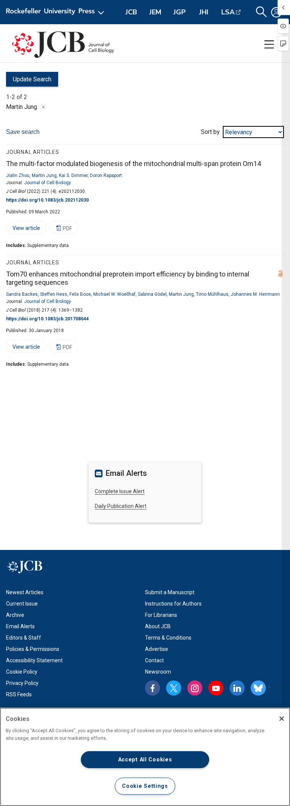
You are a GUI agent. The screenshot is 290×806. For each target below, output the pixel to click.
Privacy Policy (22, 683)
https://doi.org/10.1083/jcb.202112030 (47, 200)
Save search (23, 132)
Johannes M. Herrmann (255, 294)
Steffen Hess (53, 294)
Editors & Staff (23, 638)
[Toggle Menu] (269, 44)
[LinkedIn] (237, 688)
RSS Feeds (19, 694)
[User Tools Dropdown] (276, 12)
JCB (131, 12)
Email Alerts (20, 626)
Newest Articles (24, 592)
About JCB (158, 626)
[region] (145, 757)
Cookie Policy (21, 672)
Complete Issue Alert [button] (120, 491)
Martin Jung (44, 175)
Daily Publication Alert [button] (121, 506)
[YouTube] (216, 688)
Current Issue (22, 604)
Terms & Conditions (168, 638)
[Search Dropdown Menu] (261, 12)
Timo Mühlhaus (212, 294)
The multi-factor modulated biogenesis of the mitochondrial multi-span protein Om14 (133, 164)
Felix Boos (80, 294)
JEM (155, 12)
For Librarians (161, 615)
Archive (15, 615)
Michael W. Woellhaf (114, 294)
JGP (179, 12)
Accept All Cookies (145, 759)
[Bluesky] (258, 688)
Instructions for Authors (173, 604)
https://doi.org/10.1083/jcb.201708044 (47, 318)
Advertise (156, 649)
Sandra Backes (22, 294)
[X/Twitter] (173, 688)
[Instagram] (194, 688)
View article (23, 229)
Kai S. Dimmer (73, 175)
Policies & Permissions (32, 649)
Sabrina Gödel (152, 294)
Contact (154, 660)
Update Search (28, 81)
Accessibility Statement (34, 660)
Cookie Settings (145, 786)
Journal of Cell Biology (47, 182)
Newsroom (158, 672)
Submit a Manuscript (169, 592)
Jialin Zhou (17, 175)
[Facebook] (152, 688)
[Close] (43, 107)
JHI (203, 12)
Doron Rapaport (106, 175)
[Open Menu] (56, 12)
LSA (227, 12)
